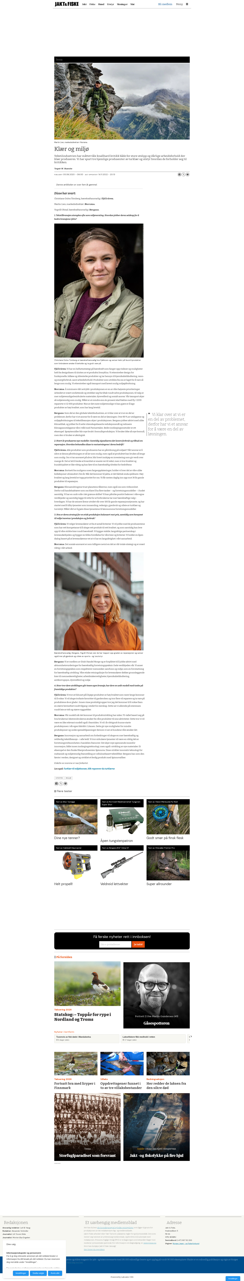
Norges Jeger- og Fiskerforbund (186, 1243)
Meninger (122, 4)
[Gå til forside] (67, 4)
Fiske (92, 4)
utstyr (59, 778)
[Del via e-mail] (187, 174)
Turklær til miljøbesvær (75, 768)
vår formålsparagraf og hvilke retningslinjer (115, 1228)
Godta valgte (38, 1273)
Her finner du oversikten (94, 1249)
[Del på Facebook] (179, 174)
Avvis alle (55, 1273)
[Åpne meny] (187, 4)
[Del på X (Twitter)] (183, 174)
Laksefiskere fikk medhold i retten (139, 1037)
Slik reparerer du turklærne (101, 768)
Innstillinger (233, 1279)
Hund (101, 4)
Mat (133, 4)
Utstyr (110, 4)
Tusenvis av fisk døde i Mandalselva (73, 1037)
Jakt (84, 4)
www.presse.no (149, 1243)
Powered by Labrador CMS (122, 1277)
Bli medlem (165, 4)
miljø (68, 778)
